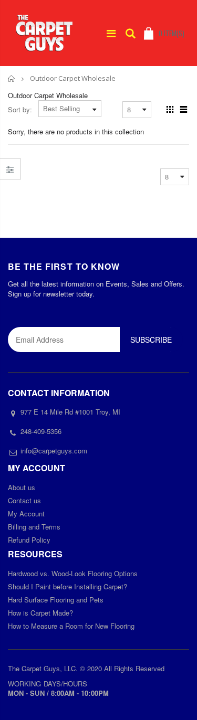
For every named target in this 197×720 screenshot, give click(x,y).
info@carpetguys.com (53, 451)
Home (12, 78)
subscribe (151, 339)
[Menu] (111, 32)
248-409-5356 (40, 431)
